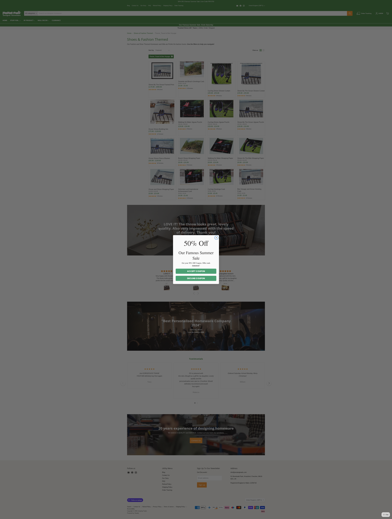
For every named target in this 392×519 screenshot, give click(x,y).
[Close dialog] (216, 238)
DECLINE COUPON (196, 278)
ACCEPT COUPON (196, 271)
